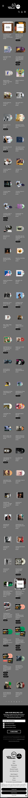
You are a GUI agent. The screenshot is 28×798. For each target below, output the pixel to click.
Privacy (14, 780)
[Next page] (22, 702)
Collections (14, 767)
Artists (14, 761)
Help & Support (14, 774)
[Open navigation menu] (3, 5)
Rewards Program (14, 769)
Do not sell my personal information (14, 782)
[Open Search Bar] (19, 12)
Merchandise (14, 765)
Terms (14, 778)
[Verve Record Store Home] (14, 6)
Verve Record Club (14, 771)
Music (14, 763)
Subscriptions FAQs (14, 776)
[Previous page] (6, 702)
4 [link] (16, 701)
